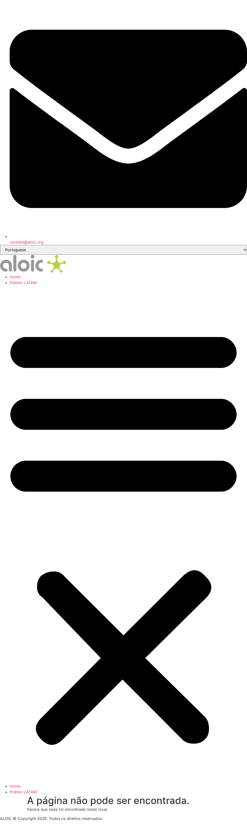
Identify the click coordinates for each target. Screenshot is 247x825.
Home (15, 276)
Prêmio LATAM (23, 282)
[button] (123, 534)
